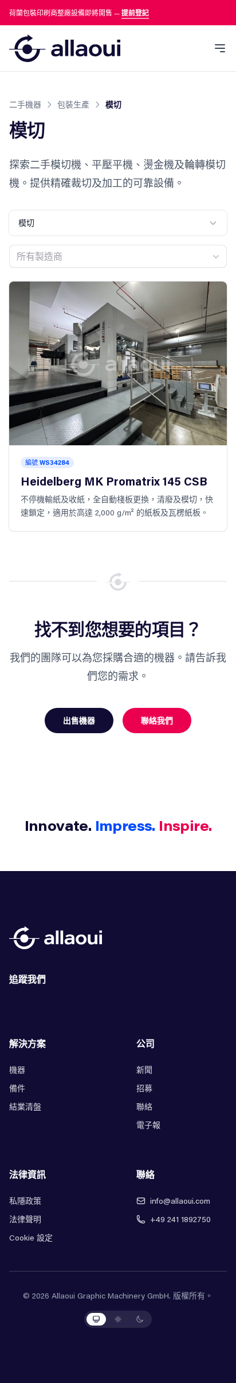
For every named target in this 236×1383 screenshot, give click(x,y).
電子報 (148, 1124)
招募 (144, 1087)
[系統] (96, 1319)
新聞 (144, 1069)
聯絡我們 (157, 720)
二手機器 (25, 104)
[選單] (220, 48)
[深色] (140, 1319)
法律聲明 (25, 1219)
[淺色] (118, 1319)
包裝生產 (73, 104)
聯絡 (144, 1106)
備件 (17, 1087)
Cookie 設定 (31, 1237)
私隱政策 (25, 1200)
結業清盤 (25, 1106)
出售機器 (79, 720)
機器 (17, 1069)
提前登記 (135, 12)
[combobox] (118, 256)
